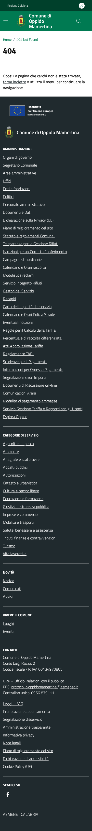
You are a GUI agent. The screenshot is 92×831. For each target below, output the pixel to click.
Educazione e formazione (23, 499)
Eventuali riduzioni (18, 322)
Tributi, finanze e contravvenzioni (29, 538)
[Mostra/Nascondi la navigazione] (6, 21)
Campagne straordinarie (22, 259)
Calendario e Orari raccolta (24, 267)
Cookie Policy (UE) (17, 766)
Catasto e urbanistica (20, 483)
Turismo (9, 546)
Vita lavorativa (14, 554)
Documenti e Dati (17, 212)
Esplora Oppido (15, 417)
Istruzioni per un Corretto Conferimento (35, 251)
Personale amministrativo (24, 204)
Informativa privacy (18, 735)
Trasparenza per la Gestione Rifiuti (30, 244)
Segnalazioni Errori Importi (24, 377)
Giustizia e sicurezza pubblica (26, 506)
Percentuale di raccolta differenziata (32, 338)
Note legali (12, 743)
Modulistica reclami (18, 275)
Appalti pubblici (15, 467)
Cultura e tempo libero (21, 491)
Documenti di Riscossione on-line (30, 385)
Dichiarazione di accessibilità (26, 758)
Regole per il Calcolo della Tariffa (29, 330)
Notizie (8, 581)
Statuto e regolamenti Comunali (29, 236)
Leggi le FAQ (13, 703)
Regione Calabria (17, 5)
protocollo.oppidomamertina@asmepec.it (44, 687)
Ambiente (11, 451)
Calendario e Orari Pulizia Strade (29, 314)
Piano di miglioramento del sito (28, 228)
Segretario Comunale (20, 165)
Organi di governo (17, 157)
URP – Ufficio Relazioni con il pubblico (33, 681)
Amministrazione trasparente (27, 727)
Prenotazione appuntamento (26, 711)
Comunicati (12, 589)
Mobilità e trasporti (18, 522)
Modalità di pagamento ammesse (30, 401)
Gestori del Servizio (18, 291)
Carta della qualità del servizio (27, 307)
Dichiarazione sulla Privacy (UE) (28, 220)
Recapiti (9, 299)
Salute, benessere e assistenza (28, 530)
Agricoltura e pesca (18, 444)
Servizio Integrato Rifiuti (22, 283)
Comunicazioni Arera (19, 393)
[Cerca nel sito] (79, 21)
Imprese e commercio (20, 514)
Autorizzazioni (14, 475)
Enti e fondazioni (16, 189)
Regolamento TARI (18, 354)
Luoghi (8, 623)
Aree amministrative (19, 173)
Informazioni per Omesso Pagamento (33, 369)
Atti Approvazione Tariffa (23, 346)
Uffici (7, 181)
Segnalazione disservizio (22, 719)
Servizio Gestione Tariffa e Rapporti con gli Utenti (42, 409)
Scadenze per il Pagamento (25, 362)
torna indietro (14, 82)
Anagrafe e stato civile (21, 459)
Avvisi (8, 596)
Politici (8, 196)
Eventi (8, 631)
